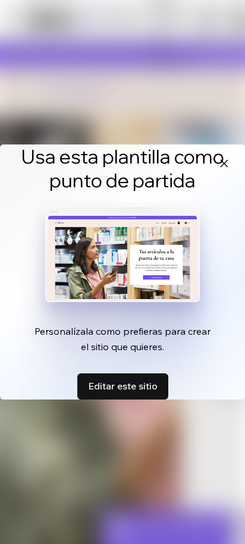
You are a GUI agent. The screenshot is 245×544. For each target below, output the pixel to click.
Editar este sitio (123, 386)
